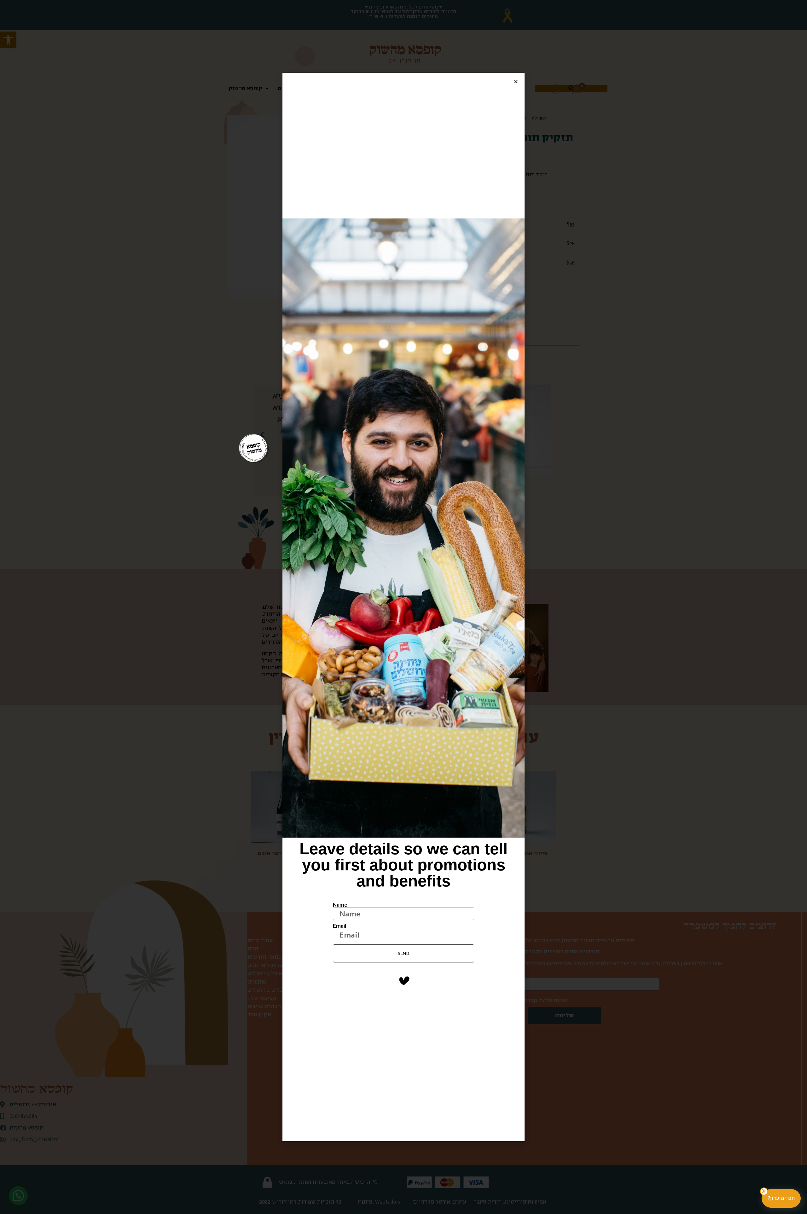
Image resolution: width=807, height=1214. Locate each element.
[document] (403, 607)
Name (340, 905)
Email (339, 926)
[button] (516, 81)
